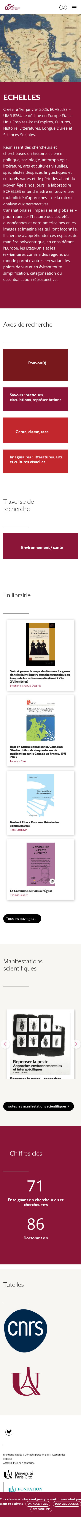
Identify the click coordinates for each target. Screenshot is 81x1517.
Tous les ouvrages (20, 919)
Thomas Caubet (19, 894)
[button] (5, 1044)
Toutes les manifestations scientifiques (36, 1106)
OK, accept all (38, 1503)
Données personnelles (37, 1454)
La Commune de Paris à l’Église (31, 891)
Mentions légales (12, 1454)
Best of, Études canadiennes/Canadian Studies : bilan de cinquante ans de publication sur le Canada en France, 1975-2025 (38, 752)
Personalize (41, 1509)
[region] (40, 1044)
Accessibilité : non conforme (19, 1462)
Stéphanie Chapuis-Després (25, 685)
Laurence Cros (18, 761)
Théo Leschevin (18, 829)
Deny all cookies (67, 1503)
